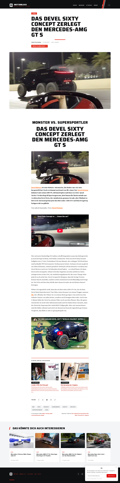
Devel (39, 407)
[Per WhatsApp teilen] (46, 400)
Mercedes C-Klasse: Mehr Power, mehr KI (21, 455)
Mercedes (41, 46)
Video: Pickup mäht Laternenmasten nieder (41, 414)
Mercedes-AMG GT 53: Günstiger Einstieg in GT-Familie (46, 455)
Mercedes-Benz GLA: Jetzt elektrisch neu (96, 455)
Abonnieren (111, 475)
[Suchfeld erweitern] (103, 5)
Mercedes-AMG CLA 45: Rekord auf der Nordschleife (71, 455)
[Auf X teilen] (42, 400)
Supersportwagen (37, 410)
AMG (33, 407)
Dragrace (46, 407)
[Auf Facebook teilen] (38, 400)
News (12, 452)
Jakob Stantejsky (36, 42)
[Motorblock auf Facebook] (78, 474)
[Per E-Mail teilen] (51, 400)
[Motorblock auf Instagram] (82, 474)
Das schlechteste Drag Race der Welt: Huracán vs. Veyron (80, 414)
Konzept (65, 407)
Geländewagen (56, 407)
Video (46, 410)
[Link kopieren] (54, 399)
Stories (34, 13)
